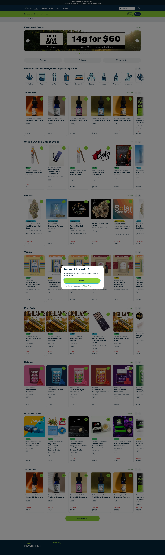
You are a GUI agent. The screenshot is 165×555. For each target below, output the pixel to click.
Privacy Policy (87, 286)
